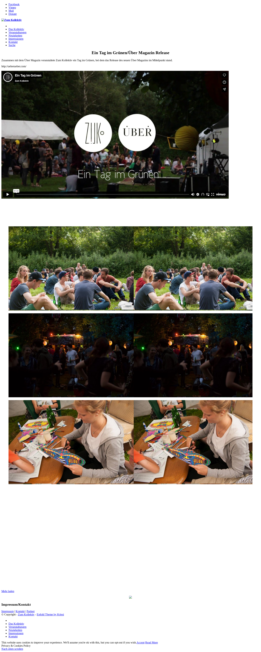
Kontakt (20, 611)
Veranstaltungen (17, 626)
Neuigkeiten (15, 630)
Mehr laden (7, 591)
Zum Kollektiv (26, 614)
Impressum (7, 611)
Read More (151, 642)
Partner (31, 611)
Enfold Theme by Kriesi (50, 614)
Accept (141, 642)
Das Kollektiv (16, 623)
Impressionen (16, 633)
